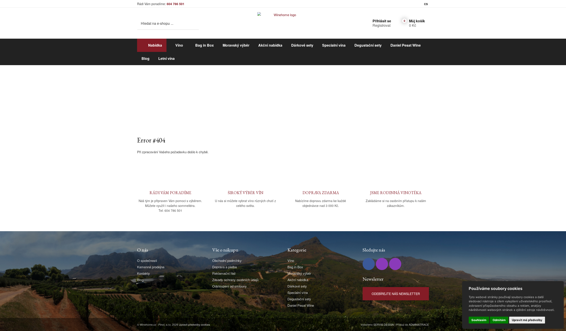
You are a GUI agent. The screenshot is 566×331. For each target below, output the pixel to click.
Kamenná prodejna (150, 267)
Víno (179, 45)
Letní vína (166, 58)
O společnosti (147, 260)
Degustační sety (368, 45)
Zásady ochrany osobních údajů (235, 279)
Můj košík (417, 20)
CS (426, 4)
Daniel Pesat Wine (405, 45)
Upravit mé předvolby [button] (527, 320)
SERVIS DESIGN (383, 324)
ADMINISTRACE (419, 324)
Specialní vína (334, 45)
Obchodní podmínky (227, 260)
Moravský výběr (236, 45)
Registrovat (381, 25)
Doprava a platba (224, 267)
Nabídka (155, 45)
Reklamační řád (223, 273)
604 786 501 (175, 4)
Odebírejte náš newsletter (396, 293)
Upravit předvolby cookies (194, 324)
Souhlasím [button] (478, 320)
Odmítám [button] (499, 320)
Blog (145, 58)
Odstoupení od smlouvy (229, 286)
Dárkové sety (302, 45)
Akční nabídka (270, 45)
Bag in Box (204, 45)
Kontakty (143, 273)
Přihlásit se (382, 20)
